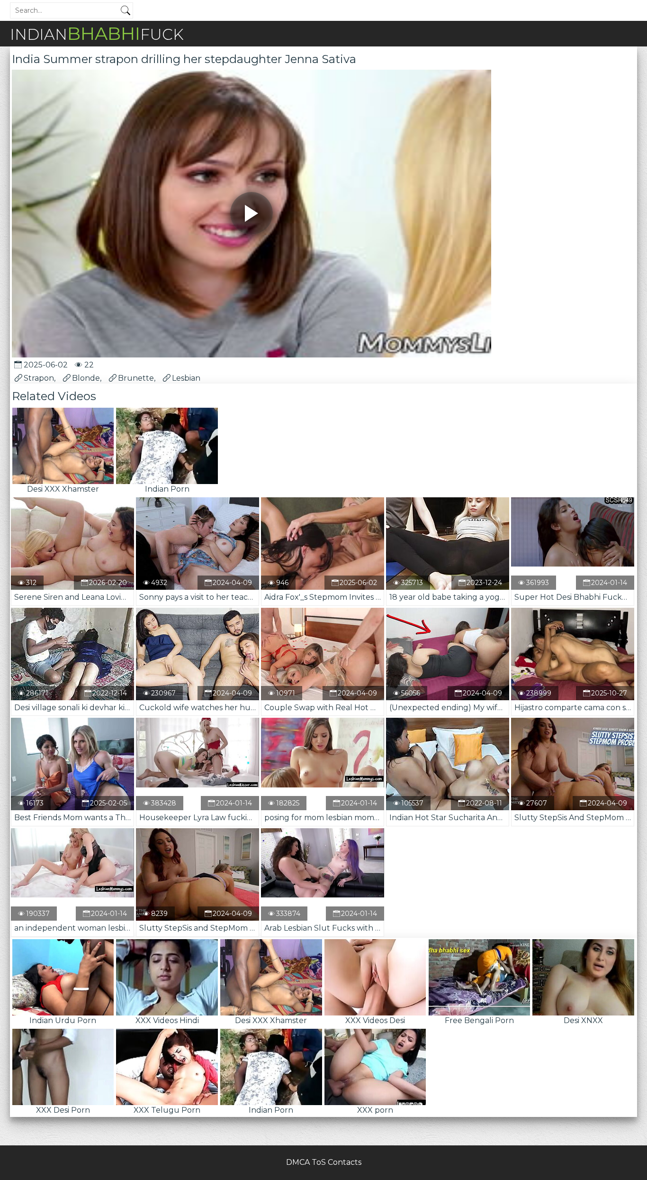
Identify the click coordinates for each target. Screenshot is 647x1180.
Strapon (39, 378)
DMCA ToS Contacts (323, 1162)
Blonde (86, 378)
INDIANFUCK (97, 33)
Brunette (136, 378)
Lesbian (186, 378)
